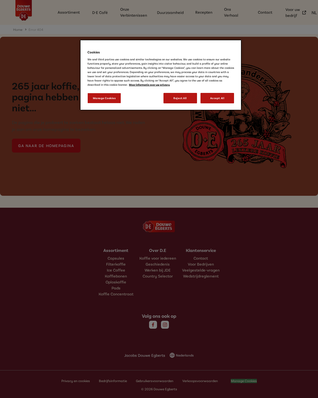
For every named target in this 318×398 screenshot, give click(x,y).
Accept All (217, 98)
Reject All (180, 98)
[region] (160, 75)
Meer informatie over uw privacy (149, 84)
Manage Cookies (104, 98)
